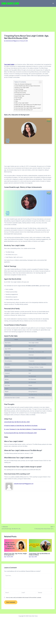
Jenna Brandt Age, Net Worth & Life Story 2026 (17, 422)
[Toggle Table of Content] (39, 82)
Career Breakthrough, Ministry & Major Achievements (27, 85)
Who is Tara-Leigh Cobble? (22, 103)
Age (5, 556)
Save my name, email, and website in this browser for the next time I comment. (23, 597)
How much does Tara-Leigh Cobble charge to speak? (28, 108)
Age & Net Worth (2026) (21, 91)
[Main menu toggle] (53, 3)
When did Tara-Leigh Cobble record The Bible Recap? (28, 104)
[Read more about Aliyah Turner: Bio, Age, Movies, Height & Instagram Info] (15, 545)
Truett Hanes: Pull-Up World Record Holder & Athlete (39, 554)
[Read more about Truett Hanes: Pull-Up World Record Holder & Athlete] (40, 545)
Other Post (18, 99)
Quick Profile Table (19, 96)
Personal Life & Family (20, 92)
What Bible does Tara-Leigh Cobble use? (25, 106)
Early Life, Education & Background (23, 84)
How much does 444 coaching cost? (24, 109)
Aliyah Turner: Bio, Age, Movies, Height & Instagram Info (15, 554)
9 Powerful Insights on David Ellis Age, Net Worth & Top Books (20, 425)
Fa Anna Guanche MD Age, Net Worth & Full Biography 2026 (20, 433)
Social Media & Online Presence (22, 94)
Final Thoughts (18, 97)
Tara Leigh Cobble (9, 64)
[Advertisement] (28, 21)
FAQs (16, 101)
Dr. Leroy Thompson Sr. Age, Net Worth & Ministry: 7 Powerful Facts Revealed (25, 429)
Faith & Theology (19, 89)
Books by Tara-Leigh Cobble (22, 87)
